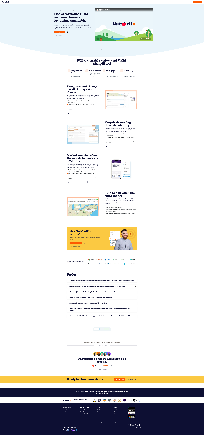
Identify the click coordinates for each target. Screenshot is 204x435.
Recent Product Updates (84, 413)
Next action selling (83, 415)
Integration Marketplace (84, 409)
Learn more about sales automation (115, 218)
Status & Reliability (100, 424)
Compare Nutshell (83, 417)
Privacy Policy (99, 417)
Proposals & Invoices (67, 415)
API (80, 424)
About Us (116, 407)
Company (116, 413)
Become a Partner (117, 417)
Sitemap (136, 430)
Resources (99, 411)
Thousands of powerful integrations (75, 261)
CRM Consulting (66, 420)
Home (55, 10)
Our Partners (116, 415)
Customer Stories (117, 420)
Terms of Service (100, 415)
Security (98, 413)
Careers (115, 424)
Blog (115, 422)
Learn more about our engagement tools (78, 181)
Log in (191, 1)
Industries (59, 10)
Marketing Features (66, 411)
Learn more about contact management (78, 113)
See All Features (66, 422)
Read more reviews (103, 369)
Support (99, 407)
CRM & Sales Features (67, 409)
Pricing (64, 424)
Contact (115, 411)
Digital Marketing (83, 422)
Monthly (96, 329)
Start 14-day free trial (59, 32)
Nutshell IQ (65, 417)
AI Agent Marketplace (84, 411)
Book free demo (72, 32)
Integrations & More (85, 407)
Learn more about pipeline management (116, 146)
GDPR (98, 420)
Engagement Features (67, 413)
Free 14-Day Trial (197, 1)
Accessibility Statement (101, 422)
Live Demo (116, 409)
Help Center (99, 409)
